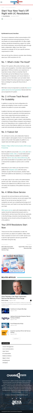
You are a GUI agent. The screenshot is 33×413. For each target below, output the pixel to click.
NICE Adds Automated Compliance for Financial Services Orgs (8, 248)
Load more (16, 338)
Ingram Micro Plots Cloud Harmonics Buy (25, 247)
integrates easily (13, 169)
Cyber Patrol (5, 351)
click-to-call (10, 157)
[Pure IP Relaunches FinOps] (5, 325)
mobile (11, 153)
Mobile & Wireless (6, 356)
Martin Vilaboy (5, 300)
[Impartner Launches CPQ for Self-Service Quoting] (5, 332)
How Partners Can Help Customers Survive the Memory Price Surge (14, 297)
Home (3, 7)
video (15, 153)
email (23, 152)
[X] (16, 398)
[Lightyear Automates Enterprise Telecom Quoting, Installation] (5, 318)
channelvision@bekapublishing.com (19, 394)
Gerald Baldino (6, 16)
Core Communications (10, 7)
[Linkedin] (12, 398)
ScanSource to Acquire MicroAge (18, 309)
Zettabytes (5, 362)
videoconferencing (22, 157)
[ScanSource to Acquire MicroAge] (5, 310)
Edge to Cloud (5, 358)
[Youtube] (20, 398)
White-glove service (7, 210)
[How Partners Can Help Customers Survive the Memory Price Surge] (16, 287)
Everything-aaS (6, 360)
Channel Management (7, 346)
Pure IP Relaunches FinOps (16, 323)
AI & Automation (6, 353)
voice (20, 152)
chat (29, 152)
